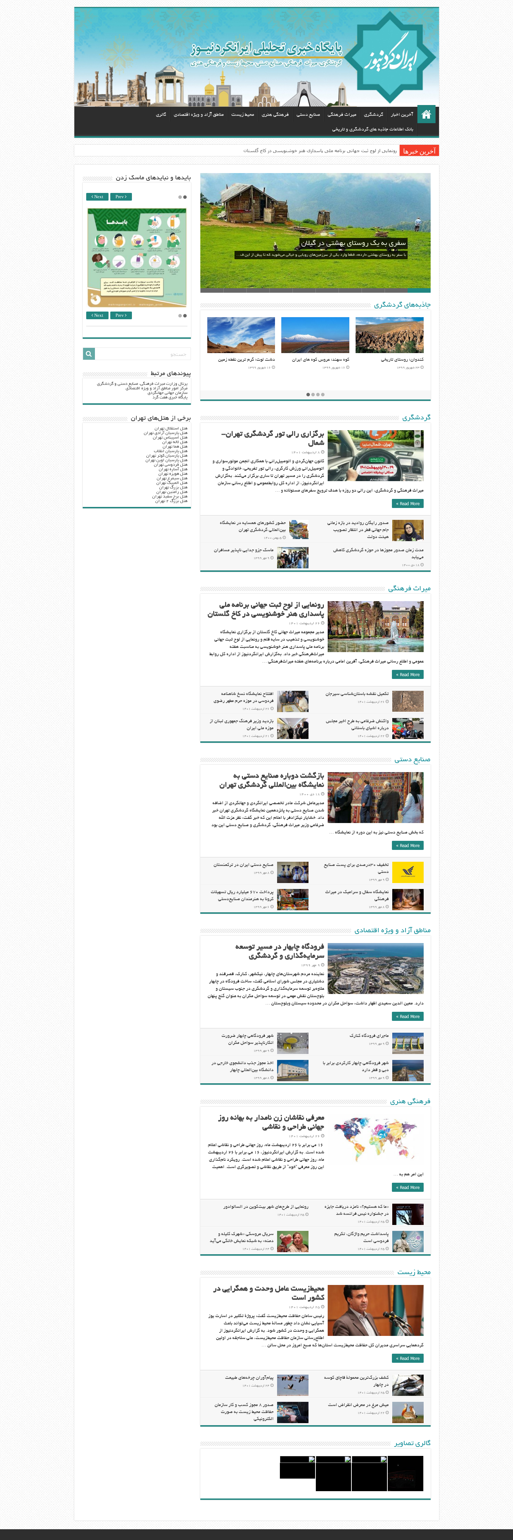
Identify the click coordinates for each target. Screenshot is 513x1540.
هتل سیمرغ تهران (172, 478)
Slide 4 (350, 290)
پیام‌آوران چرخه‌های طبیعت (249, 1378)
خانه (426, 114)
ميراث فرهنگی (342, 115)
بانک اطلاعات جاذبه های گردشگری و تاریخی (372, 129)
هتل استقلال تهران (171, 428)
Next (98, 197)
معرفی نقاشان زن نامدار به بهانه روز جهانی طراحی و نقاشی (338, 150)
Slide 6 (303, 290)
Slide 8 (257, 290)
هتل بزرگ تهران (173, 487)
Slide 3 (373, 290)
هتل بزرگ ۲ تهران (171, 501)
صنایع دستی (308, 115)
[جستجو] (89, 354)
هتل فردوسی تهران (170, 465)
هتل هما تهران (175, 446)
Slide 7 (280, 290)
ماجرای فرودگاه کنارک (369, 1036)
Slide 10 (211, 290)
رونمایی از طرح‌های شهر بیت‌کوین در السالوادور (265, 1207)
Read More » (407, 503)
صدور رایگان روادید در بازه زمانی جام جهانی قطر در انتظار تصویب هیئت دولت (358, 530)
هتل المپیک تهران (171, 483)
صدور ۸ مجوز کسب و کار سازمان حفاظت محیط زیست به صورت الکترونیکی (244, 1412)
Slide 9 (234, 290)
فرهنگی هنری (275, 115)
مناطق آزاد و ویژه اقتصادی (199, 115)
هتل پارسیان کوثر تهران (166, 456)
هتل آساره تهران (173, 469)
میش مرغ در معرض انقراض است (358, 1405)
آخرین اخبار (402, 115)
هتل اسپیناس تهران (170, 437)
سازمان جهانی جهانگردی (167, 393)
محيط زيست (242, 115)
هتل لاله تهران (174, 442)
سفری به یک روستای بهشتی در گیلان (353, 243)
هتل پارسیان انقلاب (170, 451)
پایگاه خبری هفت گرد (170, 397)
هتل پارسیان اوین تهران (166, 460)
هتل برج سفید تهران (169, 496)
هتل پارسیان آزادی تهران (165, 433)
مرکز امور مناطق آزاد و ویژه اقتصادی (156, 388)
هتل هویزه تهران (172, 474)
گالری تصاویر (412, 1444)
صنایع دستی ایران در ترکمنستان (244, 865)
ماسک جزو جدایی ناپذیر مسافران (244, 550)
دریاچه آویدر (263, 360)
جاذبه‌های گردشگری (402, 305)
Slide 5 (327, 290)
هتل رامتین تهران (171, 492)
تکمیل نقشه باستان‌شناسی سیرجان (357, 694)
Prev (120, 197)
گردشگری (373, 115)
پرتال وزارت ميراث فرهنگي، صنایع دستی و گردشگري (142, 384)
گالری (161, 115)
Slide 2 (396, 290)
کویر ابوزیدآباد (335, 360)
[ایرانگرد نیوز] (256, 57)
